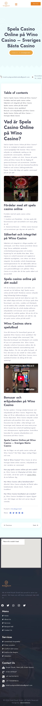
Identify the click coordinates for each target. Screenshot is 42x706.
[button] (16, 4)
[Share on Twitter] (13, 513)
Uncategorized (16, 509)
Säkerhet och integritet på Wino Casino (18, 103)
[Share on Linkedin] (16, 513)
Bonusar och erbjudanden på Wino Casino (19, 111)
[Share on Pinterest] (22, 513)
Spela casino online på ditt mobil (16, 105)
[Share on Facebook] (10, 513)
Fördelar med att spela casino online (17, 100)
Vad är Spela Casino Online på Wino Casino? (20, 98)
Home (14, 53)
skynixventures (25, 703)
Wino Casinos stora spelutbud (15, 108)
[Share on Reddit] (19, 513)
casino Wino (31, 475)
